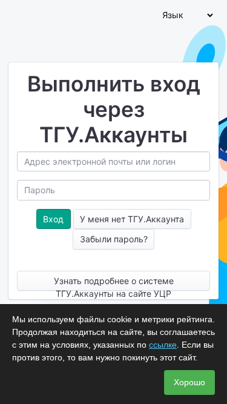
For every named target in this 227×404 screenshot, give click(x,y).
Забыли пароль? (114, 239)
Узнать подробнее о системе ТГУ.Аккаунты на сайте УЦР (114, 283)
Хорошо (189, 382)
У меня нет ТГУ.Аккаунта (132, 219)
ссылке (163, 344)
